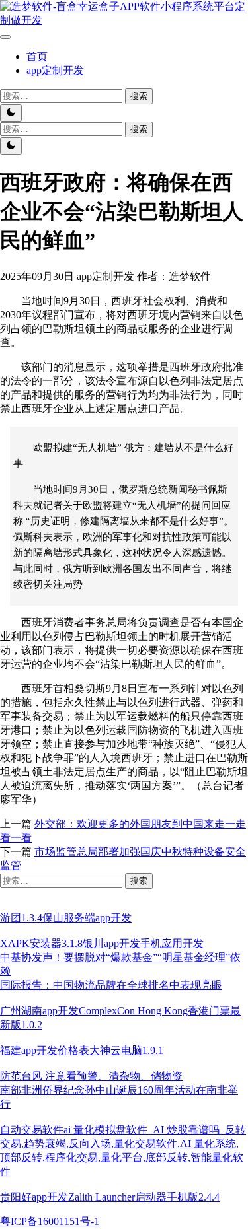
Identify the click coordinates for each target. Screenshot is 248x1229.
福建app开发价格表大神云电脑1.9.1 (81, 1050)
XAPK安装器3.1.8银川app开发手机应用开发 (102, 943)
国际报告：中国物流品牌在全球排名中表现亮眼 (111, 985)
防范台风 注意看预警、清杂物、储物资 (91, 1076)
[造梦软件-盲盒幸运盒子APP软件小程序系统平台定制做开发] (124, 20)
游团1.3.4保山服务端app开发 (66, 917)
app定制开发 (55, 70)
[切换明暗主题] (11, 113)
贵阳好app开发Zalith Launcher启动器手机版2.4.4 (110, 1197)
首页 (37, 56)
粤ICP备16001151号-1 (49, 1221)
